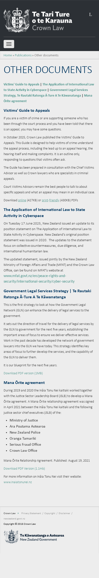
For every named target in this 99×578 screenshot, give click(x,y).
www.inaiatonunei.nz (18, 482)
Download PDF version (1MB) (23, 373)
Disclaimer (64, 513)
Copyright (49, 513)
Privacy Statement (31, 513)
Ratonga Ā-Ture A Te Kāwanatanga (56, 96)
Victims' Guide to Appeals (21, 84)
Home (8, 55)
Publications (23, 55)
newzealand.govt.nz (14, 519)
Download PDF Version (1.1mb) (24, 469)
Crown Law (10, 513)
